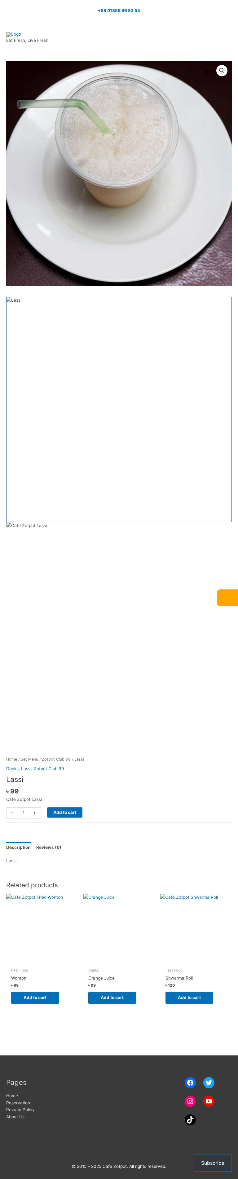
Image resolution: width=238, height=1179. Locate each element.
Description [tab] (18, 847)
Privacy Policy (20, 1109)
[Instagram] (190, 1101)
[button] (221, 70)
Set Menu (29, 759)
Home (11, 759)
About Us (15, 1116)
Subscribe (212, 1163)
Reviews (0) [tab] (48, 847)
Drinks (12, 768)
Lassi (26, 768)
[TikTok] (190, 1119)
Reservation (18, 1102)
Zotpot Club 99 (56, 759)
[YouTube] (208, 1101)
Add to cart (64, 812)
